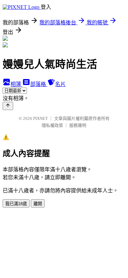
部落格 (38, 84)
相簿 (16, 84)
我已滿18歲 (16, 203)
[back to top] (8, 106)
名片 (60, 84)
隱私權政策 (52, 125)
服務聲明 (77, 125)
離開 (37, 203)
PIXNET (40, 118)
